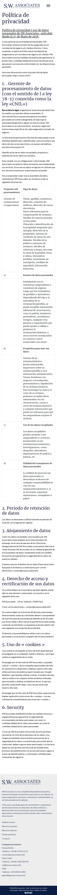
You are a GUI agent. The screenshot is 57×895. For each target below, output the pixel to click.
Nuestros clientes (9, 830)
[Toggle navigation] (48, 6)
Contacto (6, 838)
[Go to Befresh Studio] (28, 892)
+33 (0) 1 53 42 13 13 (19, 851)
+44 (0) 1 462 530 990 (19, 861)
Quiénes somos (8, 822)
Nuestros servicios (9, 826)
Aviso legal (13, 890)
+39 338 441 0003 (18, 872)
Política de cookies (40, 890)
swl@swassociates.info (11, 865)
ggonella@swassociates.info (13, 875)
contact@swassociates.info (25, 570)
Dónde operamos (9, 834)
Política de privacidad (26, 890)
